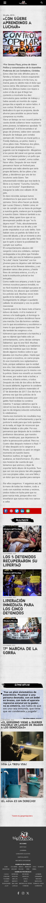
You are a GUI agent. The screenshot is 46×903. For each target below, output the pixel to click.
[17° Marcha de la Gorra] (22, 630)
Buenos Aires (6, 883)
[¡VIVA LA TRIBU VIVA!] (22, 746)
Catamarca (38, 876)
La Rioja (14, 886)
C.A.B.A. (6, 874)
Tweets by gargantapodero (22, 816)
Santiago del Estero (25, 883)
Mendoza (25, 876)
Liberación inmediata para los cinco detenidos (18, 606)
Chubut (6, 881)
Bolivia (21, 869)
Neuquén (15, 876)
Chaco (25, 878)
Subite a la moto (23, 857)
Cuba (6, 866)
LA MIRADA (23, 850)
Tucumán (6, 878)
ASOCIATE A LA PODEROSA (23, 860)
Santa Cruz (38, 881)
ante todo (23, 847)
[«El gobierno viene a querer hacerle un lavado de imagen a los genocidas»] (22, 704)
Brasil (34, 869)
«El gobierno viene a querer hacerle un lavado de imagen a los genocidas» (22, 725)
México (21, 866)
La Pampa (38, 874)
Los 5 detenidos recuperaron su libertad (20, 560)
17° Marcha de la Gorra (20, 650)
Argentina (5, 869)
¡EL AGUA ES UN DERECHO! (18, 801)
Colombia (14, 866)
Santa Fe (14, 881)
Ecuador (41, 866)
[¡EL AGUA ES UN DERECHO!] (22, 783)
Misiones (38, 878)
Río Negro (25, 874)
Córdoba (6, 876)
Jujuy (6, 886)
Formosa (25, 886)
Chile (34, 866)
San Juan (15, 883)
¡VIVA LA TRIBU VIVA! (14, 764)
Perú (27, 869)
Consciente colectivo (23, 853)
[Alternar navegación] (5, 2)
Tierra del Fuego (38, 883)
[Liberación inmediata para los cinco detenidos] (22, 582)
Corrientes (38, 886)
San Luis (14, 878)
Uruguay (14, 869)
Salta (25, 881)
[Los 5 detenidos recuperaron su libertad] (22, 538)
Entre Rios (15, 874)
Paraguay (28, 866)
